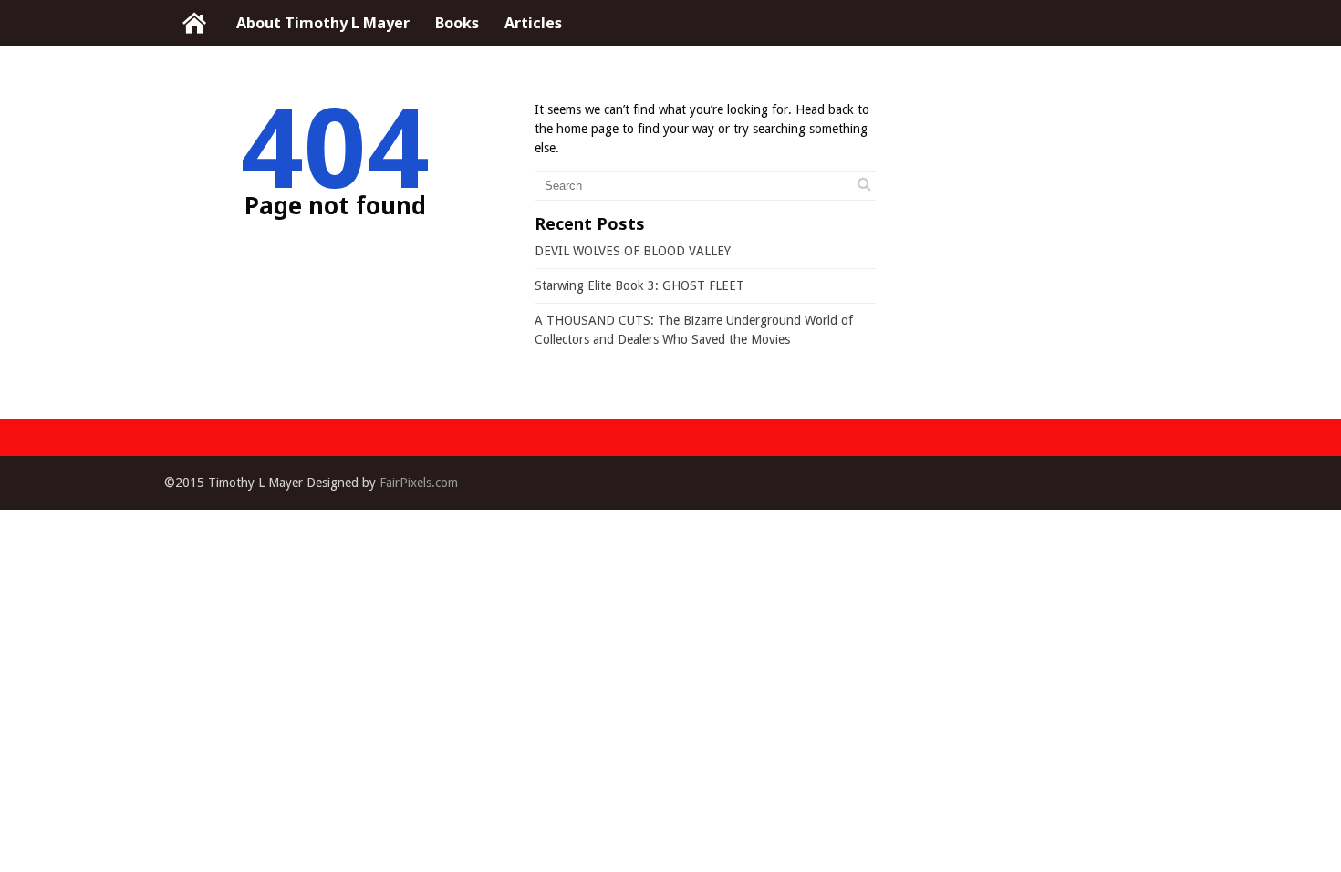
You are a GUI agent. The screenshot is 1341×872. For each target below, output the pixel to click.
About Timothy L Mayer (323, 23)
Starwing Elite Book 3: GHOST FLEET (639, 285)
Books (457, 23)
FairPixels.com (418, 482)
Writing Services (194, 23)
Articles (533, 23)
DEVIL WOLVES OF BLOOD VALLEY (633, 251)
